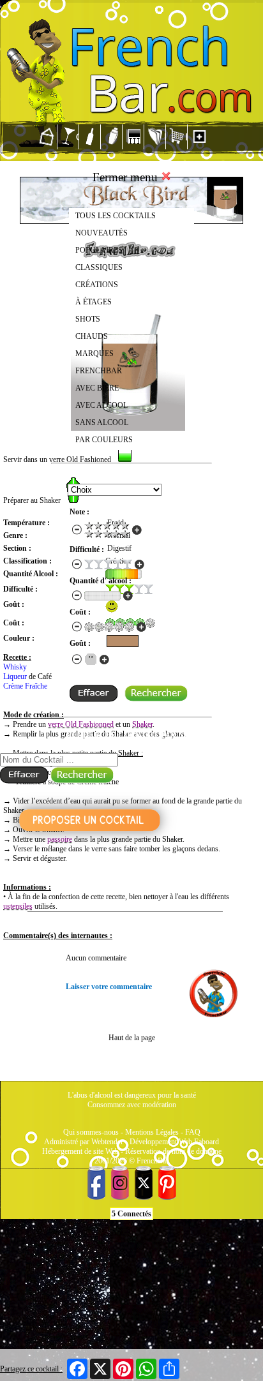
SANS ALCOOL (101, 422)
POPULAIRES (99, 250)
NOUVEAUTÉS (101, 232)
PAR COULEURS (104, 439)
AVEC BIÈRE (97, 388)
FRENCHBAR (98, 370)
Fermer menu (127, 177)
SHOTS (87, 319)
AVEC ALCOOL (101, 405)
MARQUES (94, 353)
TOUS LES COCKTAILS (115, 215)
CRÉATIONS (96, 284)
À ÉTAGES (93, 301)
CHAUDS (91, 336)
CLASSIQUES (99, 267)
